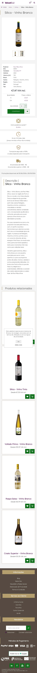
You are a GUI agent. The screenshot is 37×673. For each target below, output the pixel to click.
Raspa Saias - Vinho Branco (18, 498)
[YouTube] (22, 665)
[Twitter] (12, 665)
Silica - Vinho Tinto (18, 389)
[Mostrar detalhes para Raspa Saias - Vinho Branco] (18, 477)
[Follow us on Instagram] (28, 665)
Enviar (28, 628)
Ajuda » (18, 127)
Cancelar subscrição (25, 632)
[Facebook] (17, 665)
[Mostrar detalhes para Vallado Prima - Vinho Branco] (18, 422)
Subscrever (10, 632)
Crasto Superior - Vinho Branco (18, 553)
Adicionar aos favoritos (27, 111)
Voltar (5, 7)
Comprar (16, 111)
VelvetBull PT (17, 71)
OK (18, 341)
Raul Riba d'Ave (18, 67)
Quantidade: (14, 106)
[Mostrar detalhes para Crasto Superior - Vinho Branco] (18, 531)
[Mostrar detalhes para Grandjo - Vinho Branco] (18, 313)
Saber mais (18, 345)
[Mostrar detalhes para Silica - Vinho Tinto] (18, 367)
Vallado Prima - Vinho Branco (18, 444)
